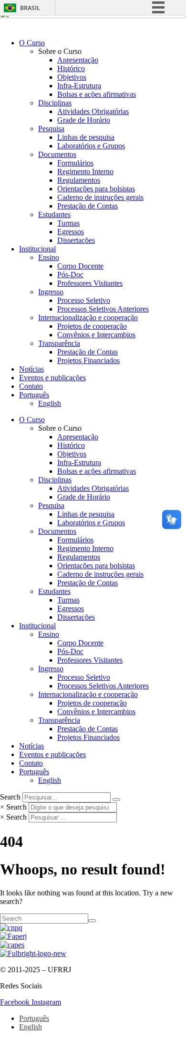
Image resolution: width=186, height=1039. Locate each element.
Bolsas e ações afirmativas (96, 94)
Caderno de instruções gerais (100, 197)
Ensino (48, 257)
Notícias (31, 369)
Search (10, 797)
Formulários (75, 163)
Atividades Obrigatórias (93, 111)
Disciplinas (55, 103)
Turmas (68, 223)
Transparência (59, 343)
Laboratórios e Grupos (91, 146)
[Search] (116, 799)
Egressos (70, 232)
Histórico (71, 68)
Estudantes (54, 214)
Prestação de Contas (87, 206)
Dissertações (76, 240)
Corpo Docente (80, 266)
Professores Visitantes (90, 283)
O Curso (32, 43)
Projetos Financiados (88, 360)
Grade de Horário (83, 120)
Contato (31, 386)
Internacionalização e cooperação (88, 317)
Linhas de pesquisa (85, 137)
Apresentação (77, 60)
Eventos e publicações (52, 378)
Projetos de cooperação (92, 326)
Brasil (30, 8)
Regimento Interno (85, 171)
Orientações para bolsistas (96, 189)
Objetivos (71, 77)
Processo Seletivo (83, 300)
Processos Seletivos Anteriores (103, 309)
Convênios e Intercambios (96, 335)
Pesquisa (51, 129)
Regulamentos (78, 180)
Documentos (57, 154)
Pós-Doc (70, 274)
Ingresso (50, 292)
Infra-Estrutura (79, 86)
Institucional (37, 249)
